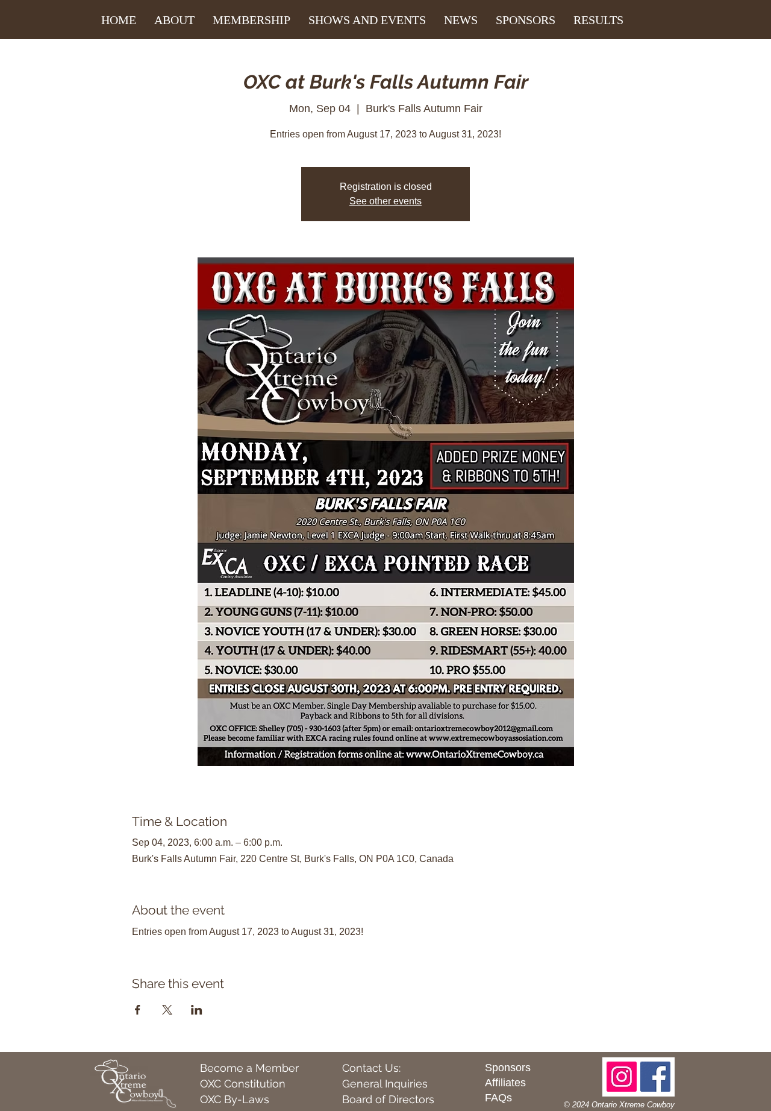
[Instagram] (622, 1077)
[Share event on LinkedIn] (196, 1010)
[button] (174, 20)
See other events (385, 201)
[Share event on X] (167, 1010)
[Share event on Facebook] (137, 1010)
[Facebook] (655, 1077)
